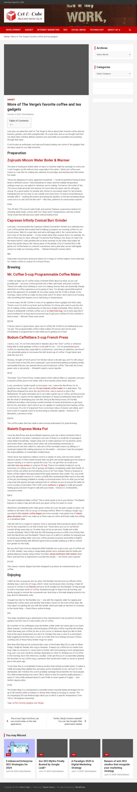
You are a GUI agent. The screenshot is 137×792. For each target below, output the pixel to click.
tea (35, 703)
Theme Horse (48, 787)
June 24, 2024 (12, 771)
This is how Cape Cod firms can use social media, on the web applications (25, 721)
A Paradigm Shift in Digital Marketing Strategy (82, 764)
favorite (22, 703)
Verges (41, 703)
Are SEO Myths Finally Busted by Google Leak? (51, 764)
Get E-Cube (25, 787)
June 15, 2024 (110, 775)
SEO (65, 30)
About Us (113, 30)
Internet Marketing (48, 30)
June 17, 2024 (77, 771)
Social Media (78, 30)
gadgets (29, 703)
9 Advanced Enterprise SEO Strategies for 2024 (19, 764)
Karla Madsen (25, 771)
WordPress (80, 787)
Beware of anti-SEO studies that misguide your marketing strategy (117, 766)
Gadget (29, 30)
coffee (15, 703)
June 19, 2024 (45, 771)
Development (13, 30)
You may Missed (16, 735)
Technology (97, 30)
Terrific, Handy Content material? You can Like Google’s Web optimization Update (67, 721)
